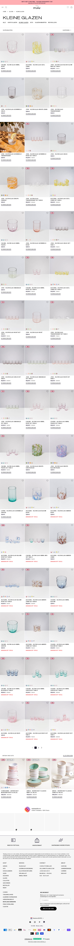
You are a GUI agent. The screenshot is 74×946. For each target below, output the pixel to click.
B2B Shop (63, 873)
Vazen (4, 873)
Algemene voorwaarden (10, 897)
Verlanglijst (23, 873)
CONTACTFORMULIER (46, 866)
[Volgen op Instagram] (35, 922)
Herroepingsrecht (8, 899)
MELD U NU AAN (48, 908)
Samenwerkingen (66, 868)
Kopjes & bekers (7, 871)
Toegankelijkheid (8, 894)
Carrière (63, 871)
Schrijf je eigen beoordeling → (37, 941)
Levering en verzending (26, 868)
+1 (33, 61)
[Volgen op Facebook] (30, 922)
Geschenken (6, 883)
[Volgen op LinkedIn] (44, 922)
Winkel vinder (23, 875)
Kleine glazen (20, 11)
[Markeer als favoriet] (23, 34)
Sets (4, 868)
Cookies (5, 892)
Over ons (63, 866)
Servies (5, 866)
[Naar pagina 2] (41, 747)
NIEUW (4, 887)
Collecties (6, 880)
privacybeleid (45, 905)
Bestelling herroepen (9, 902)
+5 (58, 284)
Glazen (11, 11)
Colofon (5, 906)
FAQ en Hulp (22, 866)
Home (4, 11)
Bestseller (6, 885)
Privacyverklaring (8, 904)
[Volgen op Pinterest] (39, 922)
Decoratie (6, 875)
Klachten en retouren (25, 871)
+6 (9, 787)
